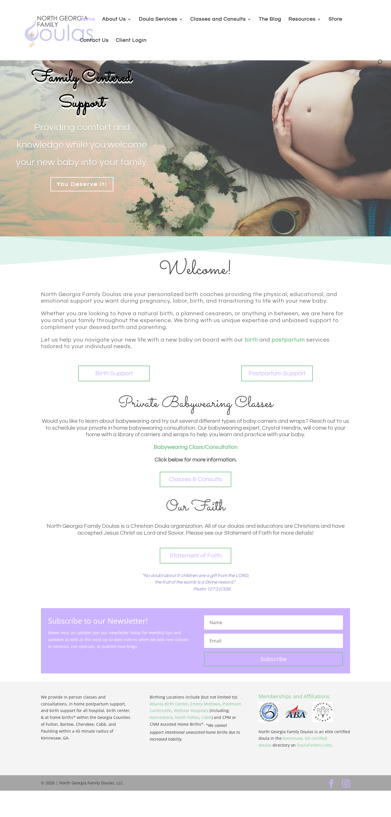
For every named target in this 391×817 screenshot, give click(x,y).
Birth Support (114, 373)
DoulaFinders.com (314, 745)
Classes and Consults (218, 19)
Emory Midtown (205, 704)
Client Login (131, 40)
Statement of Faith (195, 555)
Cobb (207, 717)
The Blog (270, 19)
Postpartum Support (277, 373)
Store (335, 19)
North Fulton (187, 717)
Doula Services (158, 19)
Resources (302, 19)
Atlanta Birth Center (169, 704)
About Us (114, 19)
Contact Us (94, 40)
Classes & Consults (195, 479)
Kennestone (161, 717)
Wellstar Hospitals (191, 710)
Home (87, 19)
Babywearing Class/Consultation (196, 447)
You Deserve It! (82, 184)
